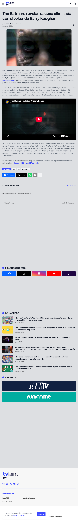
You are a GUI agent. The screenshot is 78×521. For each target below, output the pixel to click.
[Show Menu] (3, 4)
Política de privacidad (28, 498)
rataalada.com (8, 80)
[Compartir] (74, 25)
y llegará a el (25, 163)
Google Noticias (7, 502)
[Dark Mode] (71, 4)
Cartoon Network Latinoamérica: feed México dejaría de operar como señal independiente (43, 368)
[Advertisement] (39, 294)
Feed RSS (5, 498)
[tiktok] (69, 273)
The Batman (25, 169)
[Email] (35, 175)
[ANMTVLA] (39, 386)
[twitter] (24, 273)
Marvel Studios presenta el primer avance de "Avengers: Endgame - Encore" (42, 338)
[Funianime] (39, 397)
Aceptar (41, 514)
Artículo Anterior (9, 203)
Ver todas (70, 185)
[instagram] (39, 273)
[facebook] (9, 273)
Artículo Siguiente (68, 203)
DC (19, 169)
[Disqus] (39, 235)
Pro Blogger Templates (54, 516)
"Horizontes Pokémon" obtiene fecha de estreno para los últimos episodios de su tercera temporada (41, 358)
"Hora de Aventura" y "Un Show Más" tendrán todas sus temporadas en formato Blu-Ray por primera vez (44, 319)
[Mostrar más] (40, 175)
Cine (14, 169)
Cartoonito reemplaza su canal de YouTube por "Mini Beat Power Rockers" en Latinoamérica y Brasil (45, 329)
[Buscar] (75, 4)
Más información (18, 515)
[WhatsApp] (30, 175)
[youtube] (54, 273)
